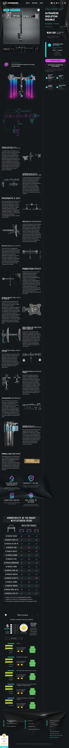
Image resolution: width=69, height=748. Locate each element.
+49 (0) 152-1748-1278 (54, 733)
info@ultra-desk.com (54, 737)
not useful (32, 649)
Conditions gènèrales (11, 726)
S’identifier (30, 720)
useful (32, 647)
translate (32, 651)
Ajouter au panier (55, 60)
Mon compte (31, 723)
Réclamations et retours (12, 723)
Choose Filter (14, 638)
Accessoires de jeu (57, 8)
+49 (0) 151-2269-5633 (55, 731)
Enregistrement (31, 726)
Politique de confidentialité (34, 729)
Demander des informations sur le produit (55, 66)
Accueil (47, 8)
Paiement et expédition (12, 720)
